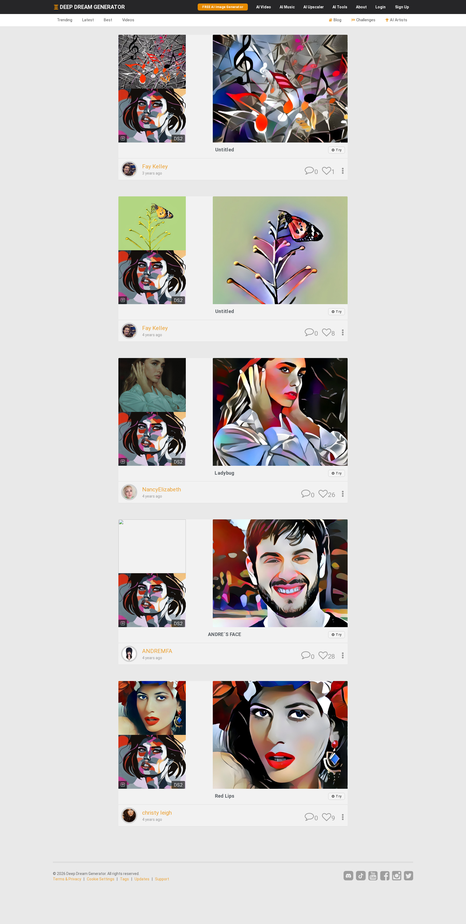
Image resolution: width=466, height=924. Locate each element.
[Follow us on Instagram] (396, 876)
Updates (142, 879)
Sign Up (402, 7)
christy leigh (157, 813)
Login (380, 7)
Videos (128, 20)
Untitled (224, 149)
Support (162, 879)
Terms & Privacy (67, 879)
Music (287, 7)
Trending (64, 20)
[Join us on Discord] (348, 875)
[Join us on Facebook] (384, 876)
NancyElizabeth (161, 489)
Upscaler (313, 7)
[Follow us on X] (408, 876)
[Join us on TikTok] (361, 875)
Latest (88, 20)
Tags (124, 879)
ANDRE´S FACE (224, 634)
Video (263, 7)
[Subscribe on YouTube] (373, 876)
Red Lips (224, 796)
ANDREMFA (157, 651)
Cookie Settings (100, 879)
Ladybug (224, 473)
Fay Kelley (155, 166)
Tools (340, 7)
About (361, 7)
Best (108, 20)
